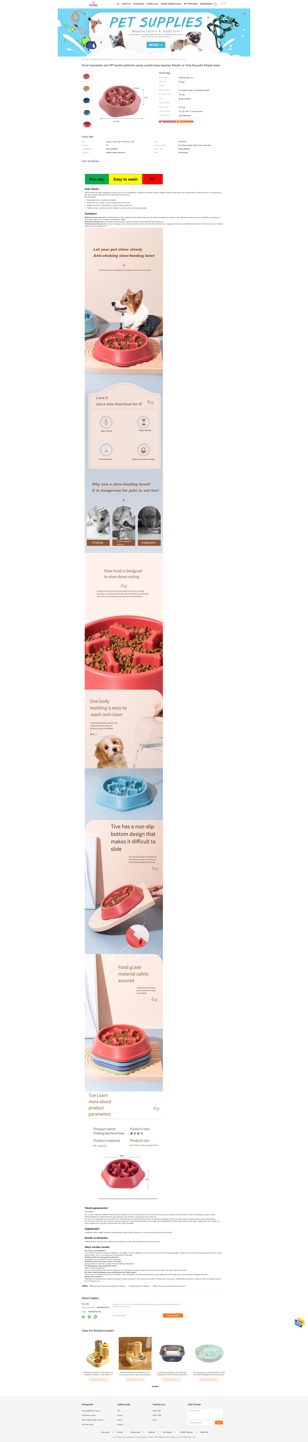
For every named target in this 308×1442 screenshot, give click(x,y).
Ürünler (120, 1432)
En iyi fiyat (169, 122)
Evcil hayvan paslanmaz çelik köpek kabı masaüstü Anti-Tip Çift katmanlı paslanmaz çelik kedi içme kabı (172, 1374)
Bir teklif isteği (190, 4)
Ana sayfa (105, 1432)
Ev (118, 4)
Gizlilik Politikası (186, 1432)
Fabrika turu (152, 4)
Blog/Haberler (206, 4)
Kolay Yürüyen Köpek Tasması (92, 1420)
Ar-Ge (155, 1420)
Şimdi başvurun (187, 122)
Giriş (118, 1411)
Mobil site (204, 1432)
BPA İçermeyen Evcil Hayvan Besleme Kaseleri (107, 1286)
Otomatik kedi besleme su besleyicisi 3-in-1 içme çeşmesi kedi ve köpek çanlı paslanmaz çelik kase (136, 1374)
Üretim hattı (157, 1411)
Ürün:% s (126, 4)
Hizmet (119, 1420)
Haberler (151, 1432)
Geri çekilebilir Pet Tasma (91, 1411)
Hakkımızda (138, 4)
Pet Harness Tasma (89, 1415)
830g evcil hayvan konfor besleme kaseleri (169, 1286)
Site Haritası (167, 1432)
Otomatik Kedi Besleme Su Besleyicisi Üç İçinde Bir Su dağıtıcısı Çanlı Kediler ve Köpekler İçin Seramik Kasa (98, 1374)
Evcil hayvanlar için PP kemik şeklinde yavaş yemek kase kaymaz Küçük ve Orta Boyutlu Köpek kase (150, 59)
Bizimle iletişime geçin (171, 4)
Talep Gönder (173, 1315)
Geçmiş (120, 1415)
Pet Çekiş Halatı (87, 1424)
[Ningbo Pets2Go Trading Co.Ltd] (93, 4)
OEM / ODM (157, 1415)
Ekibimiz (120, 1424)
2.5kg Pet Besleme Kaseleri (139, 1286)
